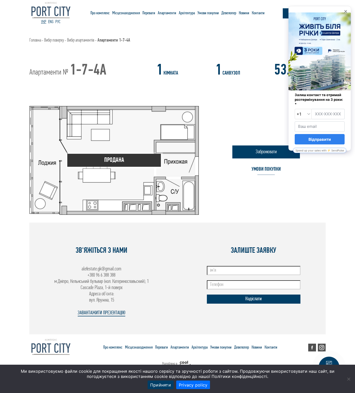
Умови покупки (208, 13)
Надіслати (253, 299)
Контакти (258, 13)
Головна (35, 40)
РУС (58, 22)
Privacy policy (193, 385)
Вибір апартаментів (80, 40)
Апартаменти (167, 13)
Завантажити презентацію (101, 313)
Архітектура (187, 13)
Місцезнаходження (126, 13)
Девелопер (228, 13)
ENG (51, 22)
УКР (43, 22)
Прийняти (160, 385)
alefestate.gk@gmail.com (101, 269)
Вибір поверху (54, 40)
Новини (244, 13)
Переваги (148, 13)
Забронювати (266, 152)
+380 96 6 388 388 (101, 275)
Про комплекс (100, 13)
